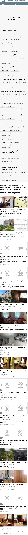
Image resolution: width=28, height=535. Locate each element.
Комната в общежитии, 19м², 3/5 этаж (12, 304)
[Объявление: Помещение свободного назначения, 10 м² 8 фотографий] (13, 482)
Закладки (11, 4)
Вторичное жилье (15, 36)
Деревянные (16, 85)
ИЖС (3, 106)
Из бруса (14, 87)
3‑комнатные (5, 36)
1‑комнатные (5, 34)
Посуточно (4, 51)
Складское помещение (7, 161)
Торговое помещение (20, 155)
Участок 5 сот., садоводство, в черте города (14, 462)
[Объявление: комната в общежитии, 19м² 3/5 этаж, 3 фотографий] (13, 302)
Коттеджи (15, 82)
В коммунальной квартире (17, 58)
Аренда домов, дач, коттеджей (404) (13, 91)
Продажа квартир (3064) (9, 30)
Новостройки (5, 39)
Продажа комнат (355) (8, 55)
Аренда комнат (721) (8, 67)
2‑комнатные (14, 34)
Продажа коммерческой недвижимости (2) (9, 151)
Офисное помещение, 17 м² (8, 528)
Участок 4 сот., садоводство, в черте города (14, 440)
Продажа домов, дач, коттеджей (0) (13, 79)
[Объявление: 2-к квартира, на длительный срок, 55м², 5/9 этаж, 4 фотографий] (7, 254)
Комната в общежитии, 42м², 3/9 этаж (12, 326)
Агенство (18, 109)
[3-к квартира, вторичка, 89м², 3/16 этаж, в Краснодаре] (7, 231)
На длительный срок (16, 48)
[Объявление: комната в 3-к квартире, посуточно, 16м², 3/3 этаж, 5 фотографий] (13, 369)
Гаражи (3, 130)
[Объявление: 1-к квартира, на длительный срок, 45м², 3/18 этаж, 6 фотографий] (7, 279)
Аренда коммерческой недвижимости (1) (9, 168)
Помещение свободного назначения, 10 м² (13, 484)
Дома (3, 82)
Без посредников (15, 39)
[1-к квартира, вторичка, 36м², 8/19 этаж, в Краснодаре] (7, 208)
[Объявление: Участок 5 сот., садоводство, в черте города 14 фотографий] (13, 461)
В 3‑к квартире (15, 61)
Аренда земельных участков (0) (11, 115)
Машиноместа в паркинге (14, 130)
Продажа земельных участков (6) (12, 103)
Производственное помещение (9, 164)
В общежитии (5, 58)
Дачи (8, 82)
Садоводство (10, 106)
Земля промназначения (7, 109)
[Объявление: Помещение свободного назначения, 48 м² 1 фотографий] (13, 504)
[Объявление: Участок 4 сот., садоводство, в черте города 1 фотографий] (13, 439)
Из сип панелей (5, 87)
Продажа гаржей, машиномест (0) (12, 127)
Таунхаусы (23, 82)
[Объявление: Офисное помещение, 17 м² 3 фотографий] (13, 526)
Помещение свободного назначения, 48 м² (13, 506)
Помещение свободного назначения (10, 158)
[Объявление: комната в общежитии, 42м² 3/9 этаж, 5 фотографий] (13, 324)
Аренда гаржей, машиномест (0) (12, 139)
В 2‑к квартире (5, 61)
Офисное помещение (7, 155)
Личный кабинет (21, 4)
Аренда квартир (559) (8, 43)
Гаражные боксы (5, 133)
